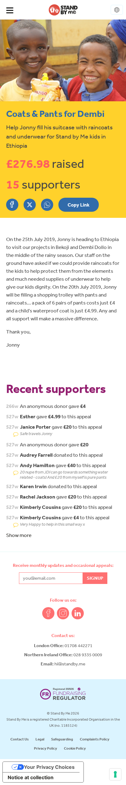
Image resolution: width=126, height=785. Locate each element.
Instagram (63, 613)
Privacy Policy (45, 748)
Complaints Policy (94, 739)
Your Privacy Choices (49, 767)
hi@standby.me (69, 664)
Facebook (48, 613)
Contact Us (19, 739)
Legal (39, 739)
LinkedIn (78, 613)
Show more (18, 535)
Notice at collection (31, 777)
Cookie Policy (75, 748)
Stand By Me (63, 10)
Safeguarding (62, 739)
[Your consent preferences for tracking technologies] (115, 774)
